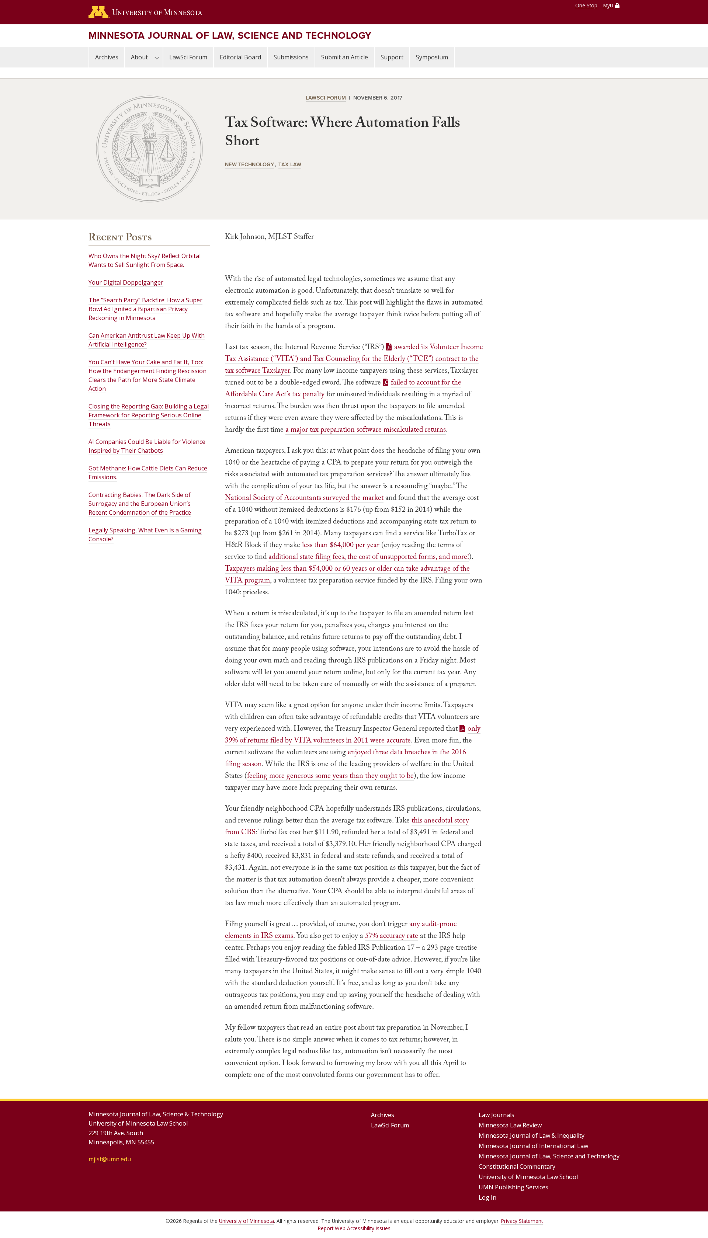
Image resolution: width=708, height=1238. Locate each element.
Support (392, 57)
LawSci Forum (188, 57)
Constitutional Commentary (517, 1166)
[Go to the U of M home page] (145, 12)
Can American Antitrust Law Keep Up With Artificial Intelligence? (146, 339)
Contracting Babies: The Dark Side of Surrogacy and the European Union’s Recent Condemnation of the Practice (139, 504)
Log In (487, 1197)
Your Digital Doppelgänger (125, 282)
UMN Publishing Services (513, 1187)
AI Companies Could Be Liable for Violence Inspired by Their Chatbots (146, 446)
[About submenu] (157, 57)
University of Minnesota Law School (528, 1177)
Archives (106, 57)
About (139, 57)
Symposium (432, 57)
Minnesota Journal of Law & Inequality (531, 1135)
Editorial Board (240, 57)
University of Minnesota (246, 1220)
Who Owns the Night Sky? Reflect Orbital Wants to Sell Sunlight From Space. (144, 260)
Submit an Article (344, 57)
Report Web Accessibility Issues (354, 1228)
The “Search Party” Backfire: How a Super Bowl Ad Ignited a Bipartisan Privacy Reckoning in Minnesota (145, 309)
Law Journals (496, 1115)
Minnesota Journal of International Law (533, 1146)
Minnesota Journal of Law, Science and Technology (230, 35)
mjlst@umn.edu (109, 1159)
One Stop (586, 5)
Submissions (291, 57)
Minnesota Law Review (510, 1125)
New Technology (249, 164)
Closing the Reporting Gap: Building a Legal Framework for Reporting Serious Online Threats (148, 415)
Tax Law (289, 164)
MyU (608, 5)
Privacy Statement (522, 1220)
